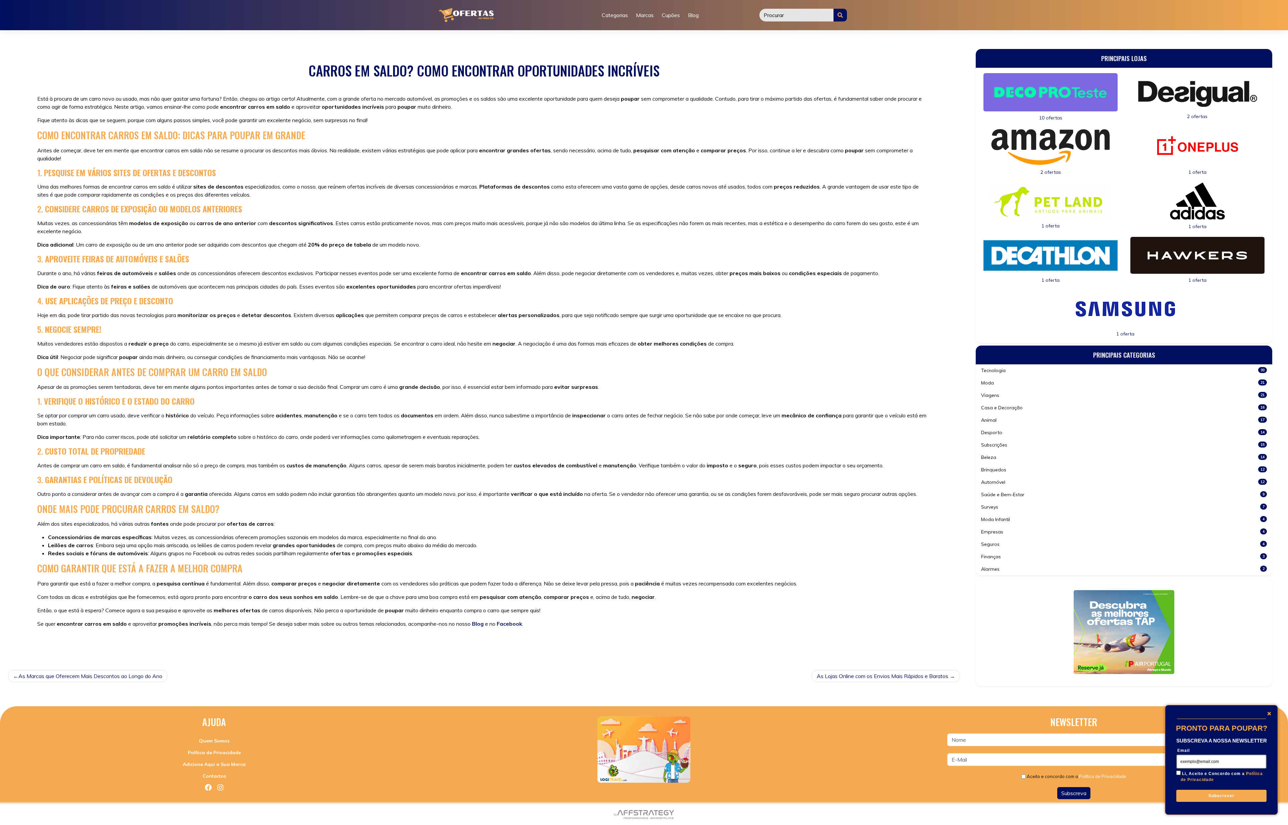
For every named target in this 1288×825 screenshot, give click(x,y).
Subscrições (1123, 445)
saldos (242, 645)
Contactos (214, 776)
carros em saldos (135, 645)
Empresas (1123, 532)
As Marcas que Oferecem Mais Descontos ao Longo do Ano (90, 676)
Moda (1123, 383)
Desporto (1123, 432)
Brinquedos (1123, 470)
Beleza (1123, 457)
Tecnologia (1123, 370)
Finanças (1123, 557)
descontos (219, 645)
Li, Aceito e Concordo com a (1222, 776)
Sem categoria (78, 645)
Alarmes (1123, 569)
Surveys (1123, 507)
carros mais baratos (180, 645)
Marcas (645, 15)
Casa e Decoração (1123, 408)
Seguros (1123, 544)
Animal (1123, 420)
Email (1183, 750)
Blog (693, 15)
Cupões (671, 15)
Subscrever (1221, 795)
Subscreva (1073, 793)
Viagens (1123, 395)
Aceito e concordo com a (1076, 776)
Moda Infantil (1123, 519)
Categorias (615, 15)
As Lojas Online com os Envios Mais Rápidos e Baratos (882, 676)
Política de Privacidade (214, 753)
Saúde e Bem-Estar (1123, 495)
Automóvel (1123, 482)
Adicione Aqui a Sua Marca (214, 764)
